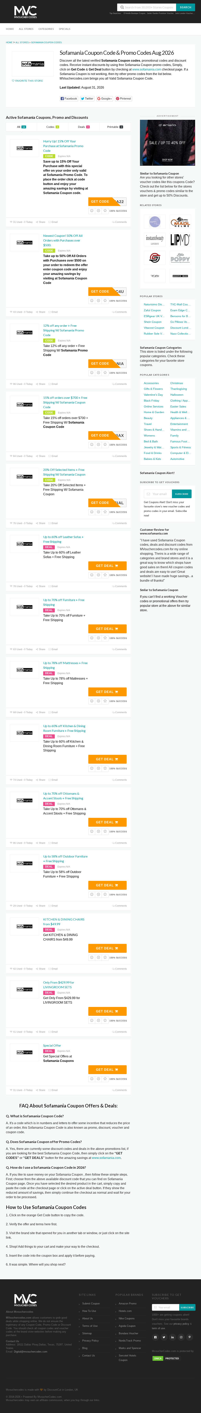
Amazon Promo (127, 1303)
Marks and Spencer (130, 1348)
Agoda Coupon (127, 1326)
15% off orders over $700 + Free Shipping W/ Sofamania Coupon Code (65, 402)
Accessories (151, 383)
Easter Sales (178, 406)
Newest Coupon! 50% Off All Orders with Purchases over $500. (62, 240)
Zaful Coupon (152, 310)
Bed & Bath (151, 441)
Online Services (153, 406)
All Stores (26, 29)
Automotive (177, 458)
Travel (148, 424)
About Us (87, 1318)
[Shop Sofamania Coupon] (33, 64)
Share (41, 222)
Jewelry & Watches (154, 447)
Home (10, 29)
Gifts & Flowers (153, 388)
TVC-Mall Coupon (180, 304)
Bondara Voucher (128, 1333)
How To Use (89, 1311)
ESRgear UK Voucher (154, 316)
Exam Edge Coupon (180, 310)
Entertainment (179, 424)
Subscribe (181, 494)
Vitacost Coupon (154, 327)
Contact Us (88, 1355)
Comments (121, 222)
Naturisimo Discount (154, 304)
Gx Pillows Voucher (180, 321)
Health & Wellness (180, 412)
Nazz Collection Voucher (180, 333)
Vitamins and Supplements (180, 429)
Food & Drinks (153, 453)
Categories (46, 29)
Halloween (176, 394)
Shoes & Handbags (154, 429)
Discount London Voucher (180, 327)
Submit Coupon (91, 1303)
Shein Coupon (153, 321)
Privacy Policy (90, 1340)
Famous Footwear (180, 441)
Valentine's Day (153, 394)
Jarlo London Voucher (184, 13)
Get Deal (105, 565)
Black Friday (151, 400)
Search (185, 7)
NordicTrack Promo (130, 1340)
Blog (84, 1348)
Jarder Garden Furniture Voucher (160, 13)
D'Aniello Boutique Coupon (134, 13)
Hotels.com (125, 1311)
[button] (69, 98)
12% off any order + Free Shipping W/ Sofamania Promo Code (63, 330)
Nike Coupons (127, 1318)
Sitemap (87, 1333)
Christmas (176, 383)
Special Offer (52, 1045)
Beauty (148, 418)
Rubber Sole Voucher (154, 333)
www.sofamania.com (146, 69)
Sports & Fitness (180, 447)
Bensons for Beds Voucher (180, 316)
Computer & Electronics (180, 453)
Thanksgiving (178, 388)
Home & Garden (154, 412)
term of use (158, 1328)
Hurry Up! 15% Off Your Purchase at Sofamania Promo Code (63, 145)
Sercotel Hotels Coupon (127, 1358)
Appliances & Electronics (180, 418)
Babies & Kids (152, 458)
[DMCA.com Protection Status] (166, 1358)
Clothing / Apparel (180, 400)
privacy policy (181, 1323)
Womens (149, 435)
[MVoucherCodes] (25, 12)
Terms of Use (90, 1326)
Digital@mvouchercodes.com (30, 1351)
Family (174, 435)
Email (54, 222)
